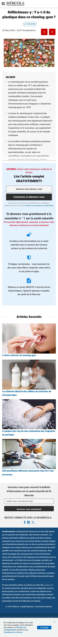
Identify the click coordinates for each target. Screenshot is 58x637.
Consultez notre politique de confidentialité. (39, 205)
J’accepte (44, 628)
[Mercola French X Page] (33, 522)
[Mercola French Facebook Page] (24, 522)
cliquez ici (48, 585)
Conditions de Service (13, 632)
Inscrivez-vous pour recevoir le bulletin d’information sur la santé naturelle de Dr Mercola (29, 491)
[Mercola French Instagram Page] (28, 522)
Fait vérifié (31, 24)
